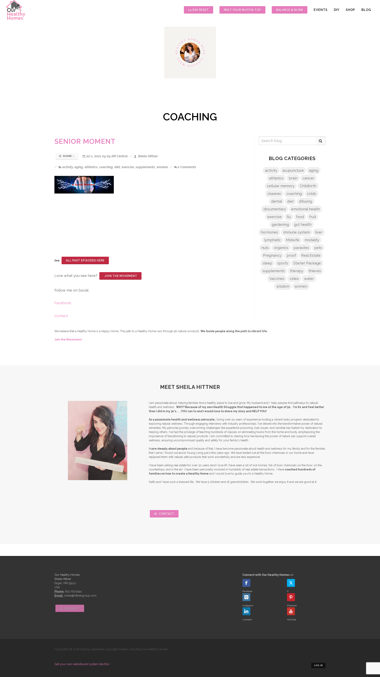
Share (67, 156)
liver (318, 232)
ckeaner (274, 194)
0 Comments (187, 167)
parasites (301, 248)
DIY (336, 10)
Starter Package (307, 263)
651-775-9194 (73, 591)
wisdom (162, 167)
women (300, 286)
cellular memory (280, 186)
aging (78, 167)
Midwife (292, 240)
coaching (106, 167)
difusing (305, 201)
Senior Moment (84, 141)
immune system (296, 232)
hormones (269, 232)
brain (293, 178)
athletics (91, 167)
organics (281, 248)
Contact (61, 316)
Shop (350, 10)
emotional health (305, 209)
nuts (265, 248)
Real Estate (310, 255)
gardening (280, 224)
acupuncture (293, 170)
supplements (145, 167)
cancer (308, 178)
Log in (318, 665)
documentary (274, 209)
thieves (315, 271)
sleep (267, 263)
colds (311, 194)
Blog (366, 10)
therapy (296, 271)
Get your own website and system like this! (81, 664)
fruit (312, 217)
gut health (303, 224)
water (309, 279)
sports (282, 263)
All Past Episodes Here (85, 260)
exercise (128, 167)
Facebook (62, 303)
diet (117, 167)
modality (312, 240)
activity (67, 167)
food (300, 217)
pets (318, 248)
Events (321, 10)
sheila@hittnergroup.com (80, 595)
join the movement (120, 275)
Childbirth (308, 186)
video (294, 279)
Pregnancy (272, 255)
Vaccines (276, 279)
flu (289, 217)
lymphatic (272, 240)
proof (291, 255)
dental (276, 201)
